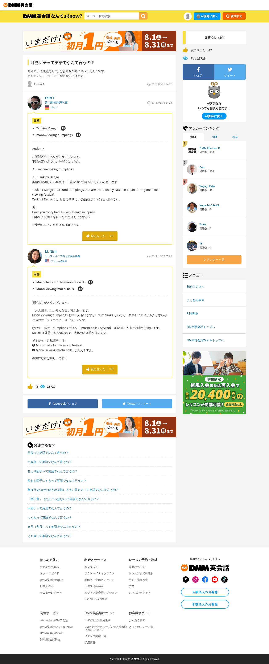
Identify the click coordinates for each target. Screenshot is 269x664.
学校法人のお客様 (205, 604)
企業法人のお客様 (205, 592)
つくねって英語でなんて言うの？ (50, 517)
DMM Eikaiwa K (209, 148)
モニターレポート (51, 592)
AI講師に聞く (209, 16)
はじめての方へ (49, 567)
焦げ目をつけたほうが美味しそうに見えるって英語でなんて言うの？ (73, 490)
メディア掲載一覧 (95, 636)
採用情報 (89, 642)
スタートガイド (49, 573)
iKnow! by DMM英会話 (54, 620)
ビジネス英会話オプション (100, 592)
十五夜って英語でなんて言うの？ (50, 462)
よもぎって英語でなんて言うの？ (50, 536)
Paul (202, 167)
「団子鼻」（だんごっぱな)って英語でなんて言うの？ (63, 499)
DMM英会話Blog (50, 639)
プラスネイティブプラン (99, 573)
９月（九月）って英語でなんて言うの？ (54, 527)
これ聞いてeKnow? (96, 599)
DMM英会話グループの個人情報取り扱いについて (105, 628)
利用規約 (193, 313)
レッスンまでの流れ (141, 573)
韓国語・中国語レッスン (99, 580)
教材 (131, 586)
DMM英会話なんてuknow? (56, 627)
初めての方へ (195, 286)
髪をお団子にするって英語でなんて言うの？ (57, 480)
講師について (137, 567)
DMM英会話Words (51, 633)
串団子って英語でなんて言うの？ (50, 508)
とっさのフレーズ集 (141, 627)
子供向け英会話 (94, 586)
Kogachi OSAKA (209, 205)
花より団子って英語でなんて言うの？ (53, 471)
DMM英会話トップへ (201, 327)
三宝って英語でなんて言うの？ (48, 453)
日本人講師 (47, 586)
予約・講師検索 (138, 580)
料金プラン (91, 567)
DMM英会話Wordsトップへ (205, 340)
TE (200, 243)
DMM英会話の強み (51, 580)
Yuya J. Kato (207, 186)
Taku (202, 224)
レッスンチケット (140, 592)
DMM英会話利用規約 (97, 620)
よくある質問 (195, 300)
